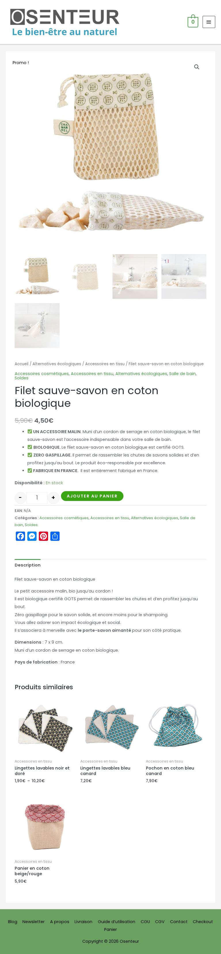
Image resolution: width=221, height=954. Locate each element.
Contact (179, 922)
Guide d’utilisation (116, 922)
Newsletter (33, 922)
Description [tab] (28, 565)
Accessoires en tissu (105, 364)
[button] (197, 67)
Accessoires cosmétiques (42, 374)
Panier (110, 929)
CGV (160, 922)
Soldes (21, 378)
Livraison (83, 922)
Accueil (21, 364)
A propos (59, 922)
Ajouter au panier (92, 496)
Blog (12, 922)
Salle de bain (182, 374)
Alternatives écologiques (57, 364)
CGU (145, 922)
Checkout (203, 922)
